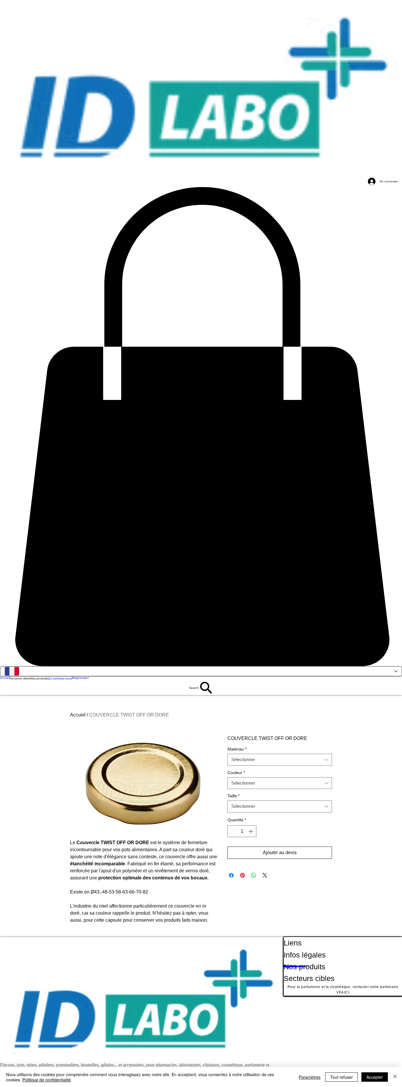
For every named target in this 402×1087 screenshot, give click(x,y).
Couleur (236, 772)
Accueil (78, 714)
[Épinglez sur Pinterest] (242, 875)
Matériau (237, 749)
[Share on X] (264, 875)
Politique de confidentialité (46, 1080)
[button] (201, 427)
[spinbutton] (242, 831)
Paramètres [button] (309, 1077)
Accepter (374, 1077)
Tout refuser (341, 1077)
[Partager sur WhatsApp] (253, 875)
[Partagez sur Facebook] (231, 875)
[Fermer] (394, 1077)
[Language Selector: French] (201, 671)
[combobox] (279, 760)
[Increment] (251, 831)
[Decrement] (232, 831)
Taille (233, 796)
